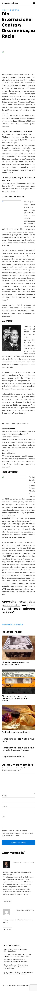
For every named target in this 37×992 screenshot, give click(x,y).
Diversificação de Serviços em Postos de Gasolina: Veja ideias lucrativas (18, 973)
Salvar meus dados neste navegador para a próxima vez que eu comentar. (17, 833)
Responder (7, 901)
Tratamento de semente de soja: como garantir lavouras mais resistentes (17, 955)
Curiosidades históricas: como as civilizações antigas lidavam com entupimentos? (16, 966)
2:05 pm (31, 910)
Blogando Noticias (10, 3)
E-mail (5, 806)
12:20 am (31, 862)
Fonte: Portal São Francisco (12, 624)
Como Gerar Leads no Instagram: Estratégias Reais (16, 950)
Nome (4, 795)
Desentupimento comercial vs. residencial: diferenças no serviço (16, 960)
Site (3, 817)
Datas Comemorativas (10, 10)
